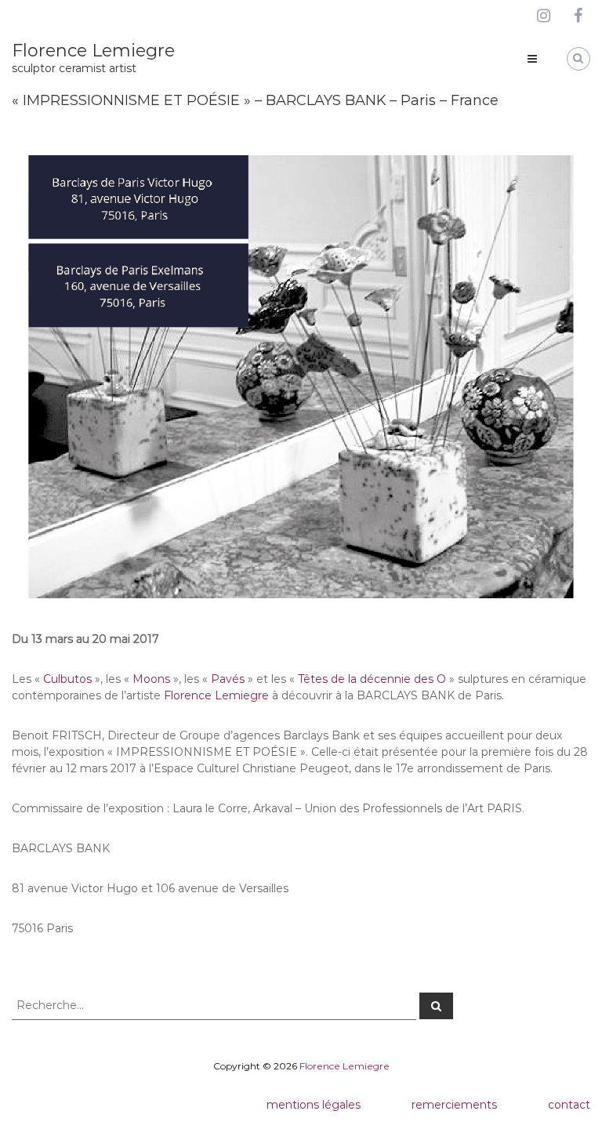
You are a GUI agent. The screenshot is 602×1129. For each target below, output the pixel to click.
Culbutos (67, 679)
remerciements (454, 1105)
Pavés (228, 679)
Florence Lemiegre (93, 50)
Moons (151, 679)
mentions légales (314, 1105)
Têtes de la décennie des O (372, 679)
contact (569, 1105)
